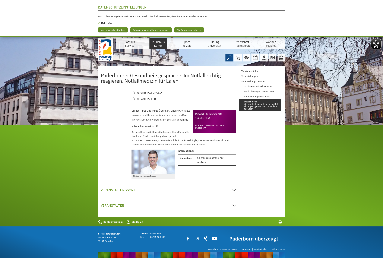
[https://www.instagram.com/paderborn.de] (196, 238)
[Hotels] (281, 57)
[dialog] (191, 18)
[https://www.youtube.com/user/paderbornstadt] (214, 238)
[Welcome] (272, 57)
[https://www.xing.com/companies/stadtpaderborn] (205, 238)
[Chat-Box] (246, 57)
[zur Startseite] (105, 49)
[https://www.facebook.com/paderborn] (188, 238)
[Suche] (229, 57)
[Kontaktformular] (238, 57)
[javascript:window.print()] (277, 223)
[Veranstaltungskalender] (255, 57)
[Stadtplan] (264, 57)
